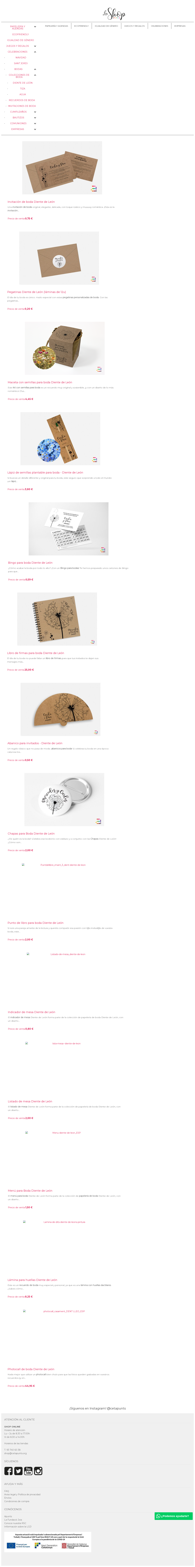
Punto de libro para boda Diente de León (36, 923)
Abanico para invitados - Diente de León (34, 743)
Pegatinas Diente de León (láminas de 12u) (36, 292)
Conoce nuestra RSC (15, 1523)
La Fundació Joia (13, 1519)
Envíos (7, 1497)
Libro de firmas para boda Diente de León (35, 653)
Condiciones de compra (16, 1501)
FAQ (6, 1491)
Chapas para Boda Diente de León (31, 833)
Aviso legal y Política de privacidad (22, 1494)
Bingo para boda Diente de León (30, 562)
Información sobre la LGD (18, 1526)
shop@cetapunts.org (15, 1453)
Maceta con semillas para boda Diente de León (40, 382)
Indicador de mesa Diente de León (31, 1012)
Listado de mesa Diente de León (30, 1101)
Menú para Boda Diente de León (30, 1190)
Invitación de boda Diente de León (31, 202)
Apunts (8, 1516)
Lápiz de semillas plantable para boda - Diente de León (45, 472)
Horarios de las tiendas (16, 1443)
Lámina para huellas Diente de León (32, 1280)
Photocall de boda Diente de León (31, 1369)
